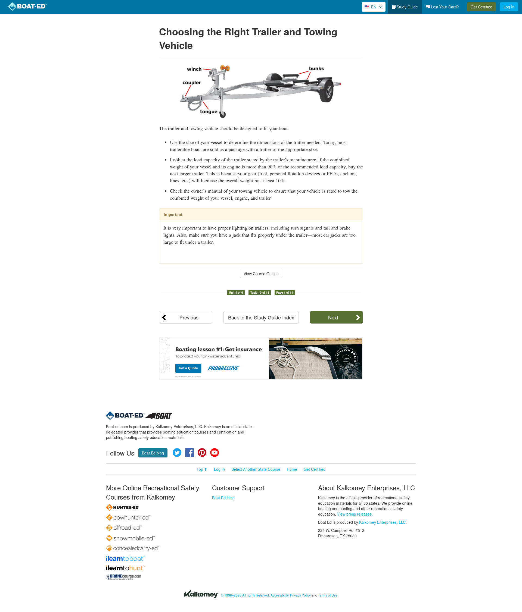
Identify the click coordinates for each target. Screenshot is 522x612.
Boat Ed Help (223, 497)
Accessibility (279, 595)
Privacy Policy (300, 595)
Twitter (177, 452)
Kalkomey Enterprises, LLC (382, 522)
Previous (188, 317)
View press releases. (355, 514)
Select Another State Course (255, 469)
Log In (509, 7)
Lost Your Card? (444, 7)
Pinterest (202, 452)
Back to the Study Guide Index (261, 317)
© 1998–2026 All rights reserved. (245, 595)
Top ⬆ (202, 469)
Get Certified (481, 7)
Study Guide (407, 7)
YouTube (214, 452)
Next (333, 317)
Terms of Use (327, 595)
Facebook (189, 452)
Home (292, 469)
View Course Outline (261, 273)
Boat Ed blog (153, 453)
